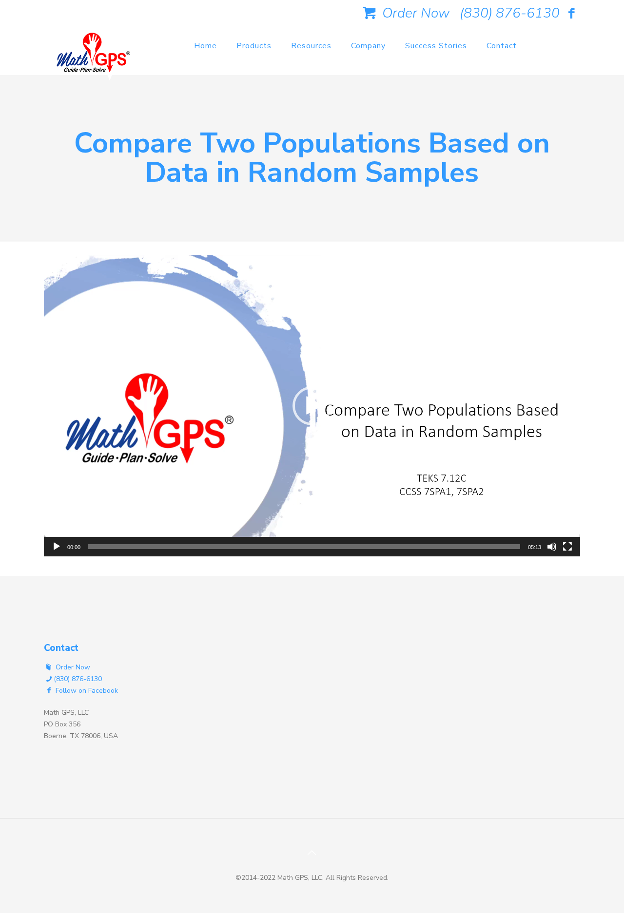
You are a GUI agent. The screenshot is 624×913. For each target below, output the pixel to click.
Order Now (414, 13)
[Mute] (552, 547)
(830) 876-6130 (510, 13)
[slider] (304, 546)
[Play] (56, 547)
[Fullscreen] (567, 547)
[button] (312, 405)
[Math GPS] (93, 55)
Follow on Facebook (86, 690)
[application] (312, 405)
